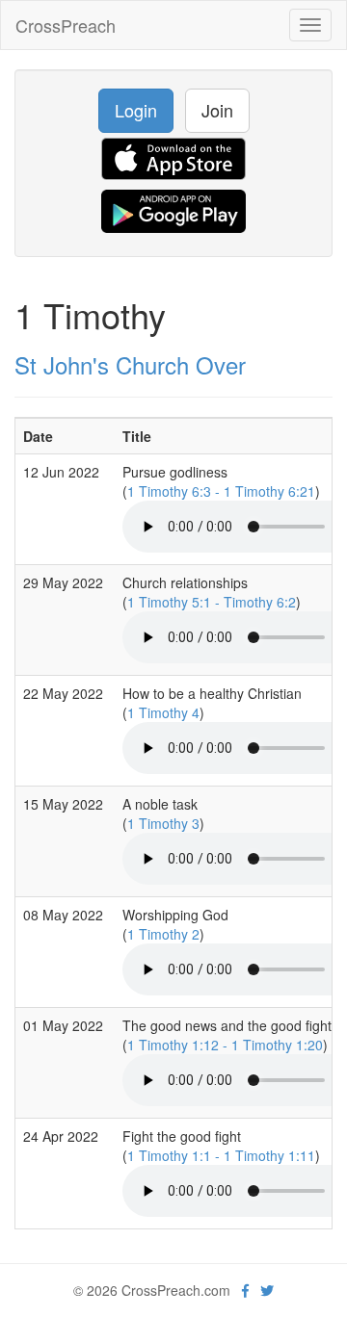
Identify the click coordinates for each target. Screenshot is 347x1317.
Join (217, 109)
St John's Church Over (130, 364)
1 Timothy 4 (163, 712)
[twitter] (267, 1290)
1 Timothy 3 (163, 823)
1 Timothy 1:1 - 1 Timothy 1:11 (221, 1155)
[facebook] (245, 1290)
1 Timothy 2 (163, 933)
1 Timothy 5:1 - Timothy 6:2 (211, 601)
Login (136, 109)
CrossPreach (65, 25)
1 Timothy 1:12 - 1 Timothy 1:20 (225, 1044)
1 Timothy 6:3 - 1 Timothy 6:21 (221, 491)
